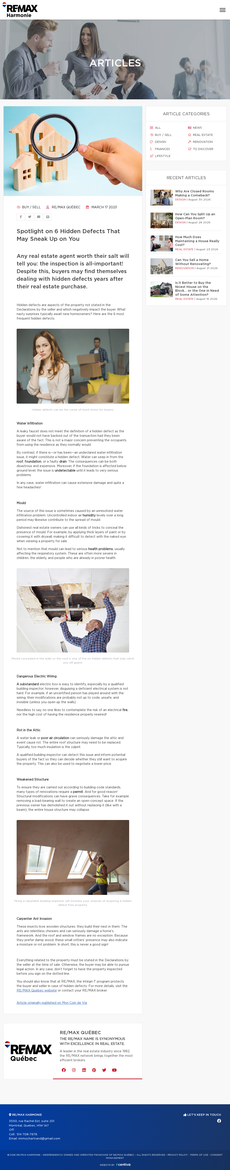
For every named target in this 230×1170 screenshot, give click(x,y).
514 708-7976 (27, 1134)
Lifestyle (162, 156)
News (197, 127)
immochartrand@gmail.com (39, 1138)
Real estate (202, 135)
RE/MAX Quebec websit (36, 990)
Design (160, 142)
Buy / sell (31, 207)
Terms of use (199, 1155)
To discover (202, 149)
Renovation (202, 142)
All (157, 127)
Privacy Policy (178, 1155)
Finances (162, 149)
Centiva (123, 1164)
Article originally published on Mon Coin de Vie (52, 1003)
